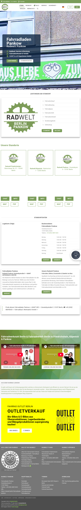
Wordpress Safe (23, 505)
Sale (37, 5)
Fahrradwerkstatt (26, 462)
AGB (2, 497)
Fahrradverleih (25, 464)
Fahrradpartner (25, 493)
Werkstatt (31, 8)
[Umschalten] (43, 101)
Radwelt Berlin (13, 501)
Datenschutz (7, 497)
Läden (21, 5)
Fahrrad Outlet (46, 487)
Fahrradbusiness (26, 491)
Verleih (22, 8)
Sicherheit (52, 5)
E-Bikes (29, 460)
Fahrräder (24, 460)
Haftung (14, 497)
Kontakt (22, 1)
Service (44, 5)
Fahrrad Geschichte (47, 489)
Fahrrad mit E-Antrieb (47, 485)
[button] (37, 8)
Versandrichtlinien (30, 497)
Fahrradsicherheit (26, 489)
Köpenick (33, 458)
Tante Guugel (15, 506)
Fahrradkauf (24, 483)
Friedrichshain (25, 458)
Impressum (21, 497)
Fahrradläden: (10, 1)
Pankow (30, 456)
